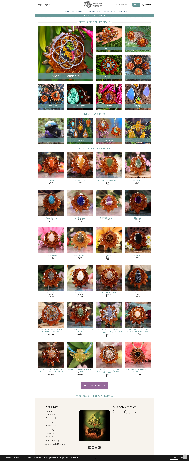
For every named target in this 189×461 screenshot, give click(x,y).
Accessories (108, 12)
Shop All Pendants (94, 385)
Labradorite (80, 255)
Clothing (49, 429)
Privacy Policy (52, 440)
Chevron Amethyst (109, 218)
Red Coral (51, 180)
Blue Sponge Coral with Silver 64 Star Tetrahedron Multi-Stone (109, 331)
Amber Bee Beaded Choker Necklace (80, 370)
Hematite (138, 255)
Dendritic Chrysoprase (109, 180)
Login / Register (44, 5)
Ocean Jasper (80, 293)
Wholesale (50, 436)
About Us (122, 12)
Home (67, 12)
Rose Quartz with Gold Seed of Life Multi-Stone (137, 330)
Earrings (49, 422)
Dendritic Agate (109, 293)
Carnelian (80, 180)
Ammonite (108, 255)
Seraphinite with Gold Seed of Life (80, 330)
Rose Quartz (51, 255)
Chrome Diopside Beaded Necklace (137, 370)
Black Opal (51, 293)
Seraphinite (137, 180)
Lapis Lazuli (80, 218)
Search (136, 5)
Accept (174, 458)
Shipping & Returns (55, 444)
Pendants (77, 12)
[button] (89, 447)
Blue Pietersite (138, 293)
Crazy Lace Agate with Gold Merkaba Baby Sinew (51, 370)
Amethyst (137, 218)
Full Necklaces (92, 12)
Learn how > (117, 415)
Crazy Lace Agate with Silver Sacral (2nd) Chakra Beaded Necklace (109, 371)
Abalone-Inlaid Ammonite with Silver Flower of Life (51, 330)
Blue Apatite (51, 218)
